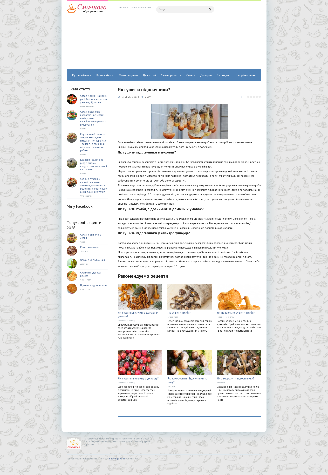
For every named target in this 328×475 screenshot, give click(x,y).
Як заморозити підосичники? (235, 378)
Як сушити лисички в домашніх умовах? (138, 314)
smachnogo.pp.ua (116, 458)
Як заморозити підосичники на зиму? (187, 380)
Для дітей (149, 75)
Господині (223, 75)
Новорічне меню (245, 75)
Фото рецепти (128, 75)
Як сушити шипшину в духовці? (138, 378)
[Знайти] (210, 9)
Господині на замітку (126, 320)
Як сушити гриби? (179, 313)
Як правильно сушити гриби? (236, 313)
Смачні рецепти (171, 75)
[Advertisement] (164, 44)
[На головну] (87, 9)
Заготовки (171, 386)
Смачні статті (172, 317)
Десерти (206, 75)
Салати (190, 75)
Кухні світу (103, 75)
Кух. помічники (81, 75)
